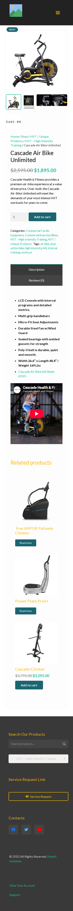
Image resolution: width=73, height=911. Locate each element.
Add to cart (42, 217)
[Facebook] (13, 829)
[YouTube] (39, 829)
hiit (45, 248)
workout (26, 252)
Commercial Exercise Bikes (41, 235)
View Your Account (22, 885)
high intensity (33, 248)
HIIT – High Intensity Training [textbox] (33, 758)
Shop (24, 136)
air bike (44, 244)
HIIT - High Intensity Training (29, 239)
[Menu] (57, 13)
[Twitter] (26, 829)
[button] (61, 32)
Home (15, 136)
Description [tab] (36, 269)
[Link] (16, 10)
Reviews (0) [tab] (36, 280)
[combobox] (38, 758)
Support (14, 894)
